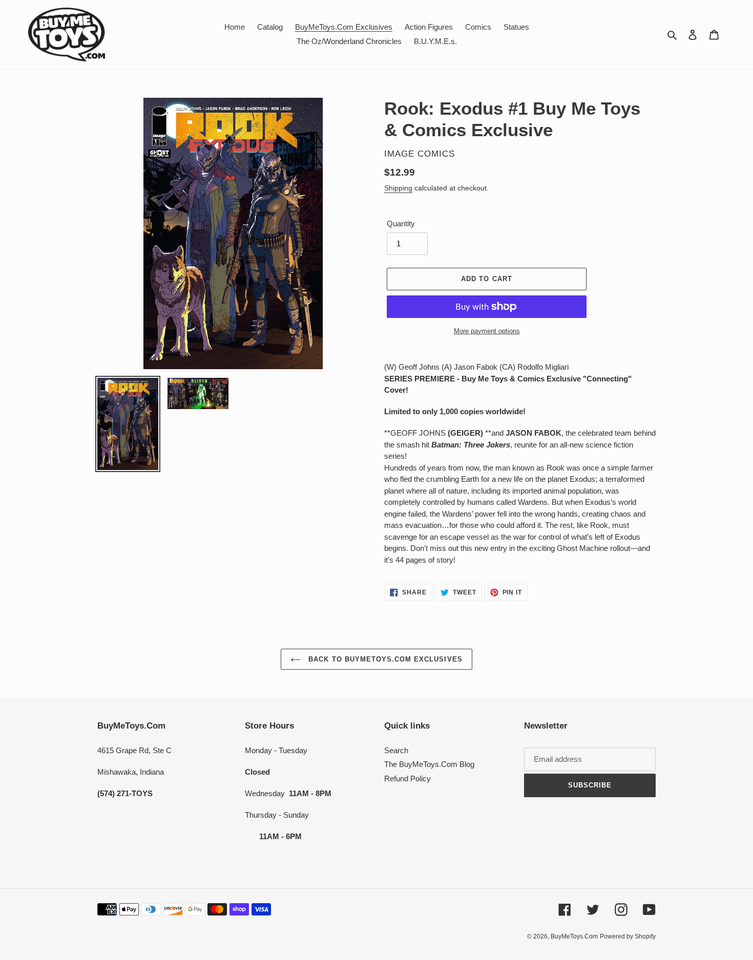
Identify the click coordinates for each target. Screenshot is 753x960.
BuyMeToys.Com (574, 936)
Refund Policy (407, 778)
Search (396, 750)
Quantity (401, 223)
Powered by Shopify (628, 936)
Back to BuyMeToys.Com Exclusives (384, 659)
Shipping (398, 188)
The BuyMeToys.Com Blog (429, 764)
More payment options (487, 331)
